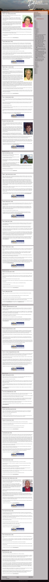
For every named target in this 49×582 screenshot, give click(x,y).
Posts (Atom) (7, 578)
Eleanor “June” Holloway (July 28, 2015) (9, 13)
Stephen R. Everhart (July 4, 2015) (8, 420)
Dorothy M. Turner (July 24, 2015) (8, 121)
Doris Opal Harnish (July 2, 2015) (8, 510)
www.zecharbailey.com (16, 144)
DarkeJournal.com (5, 10)
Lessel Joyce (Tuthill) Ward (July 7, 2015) (9, 391)
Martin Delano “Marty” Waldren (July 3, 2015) (10, 478)
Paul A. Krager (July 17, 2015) (7, 221)
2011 (35, 71)
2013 (35, 69)
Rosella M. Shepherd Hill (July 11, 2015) (9, 328)
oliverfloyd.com (15, 170)
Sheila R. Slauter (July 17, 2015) (8, 201)
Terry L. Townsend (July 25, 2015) (8, 97)
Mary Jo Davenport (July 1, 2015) (8, 534)
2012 (35, 70)
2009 (35, 73)
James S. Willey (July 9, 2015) (7, 291)
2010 (35, 72)
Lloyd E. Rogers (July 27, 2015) (8, 41)
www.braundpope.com (6, 404)
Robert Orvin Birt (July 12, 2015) (39, 39)
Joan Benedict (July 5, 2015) (7, 432)
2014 (35, 68)
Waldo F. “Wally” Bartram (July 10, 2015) (9, 174)
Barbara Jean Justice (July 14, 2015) (8, 271)
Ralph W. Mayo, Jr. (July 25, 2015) (39, 36)
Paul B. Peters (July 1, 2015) (7, 552)
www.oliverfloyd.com (15, 37)
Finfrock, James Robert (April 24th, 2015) (9, 409)
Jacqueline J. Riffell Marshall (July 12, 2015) (10, 306)
